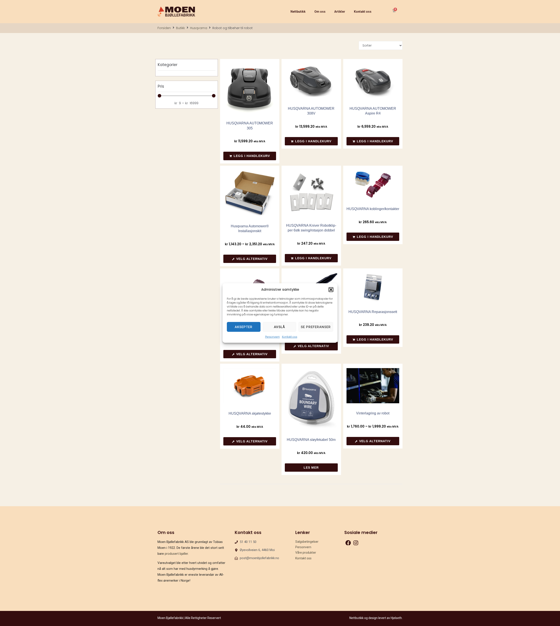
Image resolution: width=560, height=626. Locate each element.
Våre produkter (305, 552)
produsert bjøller (176, 554)
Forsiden (164, 28)
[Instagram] (356, 543)
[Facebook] (348, 543)
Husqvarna (198, 28)
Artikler (339, 11)
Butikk (180, 28)
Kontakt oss (289, 337)
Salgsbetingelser (306, 541)
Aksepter (243, 327)
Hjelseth (396, 618)
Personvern (272, 337)
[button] (331, 289)
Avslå (279, 327)
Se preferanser (316, 327)
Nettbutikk (298, 11)
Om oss (320, 11)
